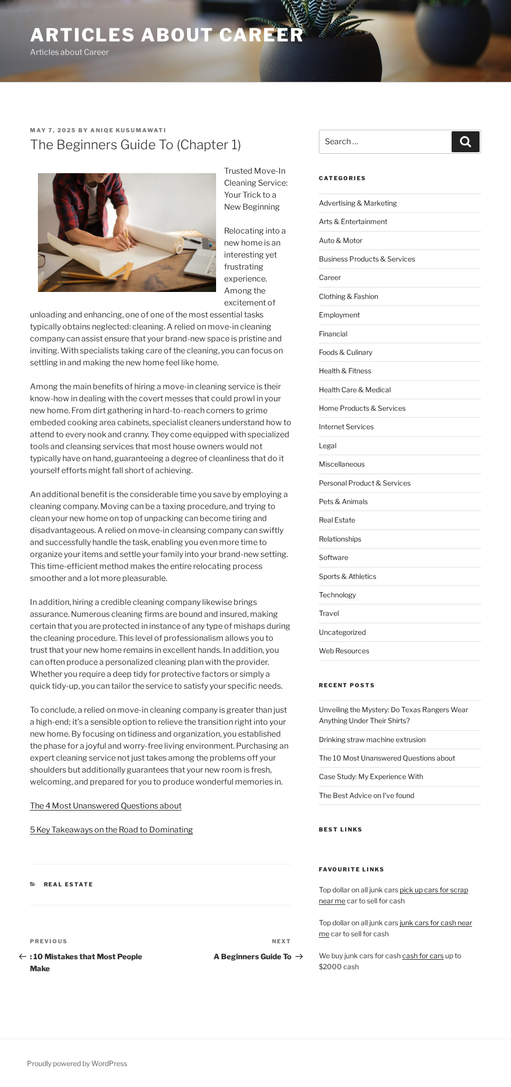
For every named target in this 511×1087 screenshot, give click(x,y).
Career (330, 277)
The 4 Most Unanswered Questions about (106, 806)
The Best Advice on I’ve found (366, 795)
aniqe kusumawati (128, 130)
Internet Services (346, 426)
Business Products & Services (367, 259)
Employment (339, 314)
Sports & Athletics (347, 576)
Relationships (340, 539)
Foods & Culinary (345, 352)
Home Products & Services (362, 408)
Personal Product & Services (365, 483)
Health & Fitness (345, 370)
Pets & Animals (343, 501)
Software (333, 557)
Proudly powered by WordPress (77, 1063)
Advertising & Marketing (358, 203)
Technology (337, 594)
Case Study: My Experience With (371, 776)
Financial (333, 333)
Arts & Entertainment (353, 221)
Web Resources (344, 650)
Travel (329, 613)
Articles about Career (167, 35)
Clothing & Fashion (348, 296)
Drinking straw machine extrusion (372, 739)
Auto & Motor (340, 240)
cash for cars (423, 955)
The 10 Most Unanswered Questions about (387, 758)
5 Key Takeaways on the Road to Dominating (111, 829)
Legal (327, 445)
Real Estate (69, 884)
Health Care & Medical (355, 389)
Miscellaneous (342, 464)
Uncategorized (342, 632)
